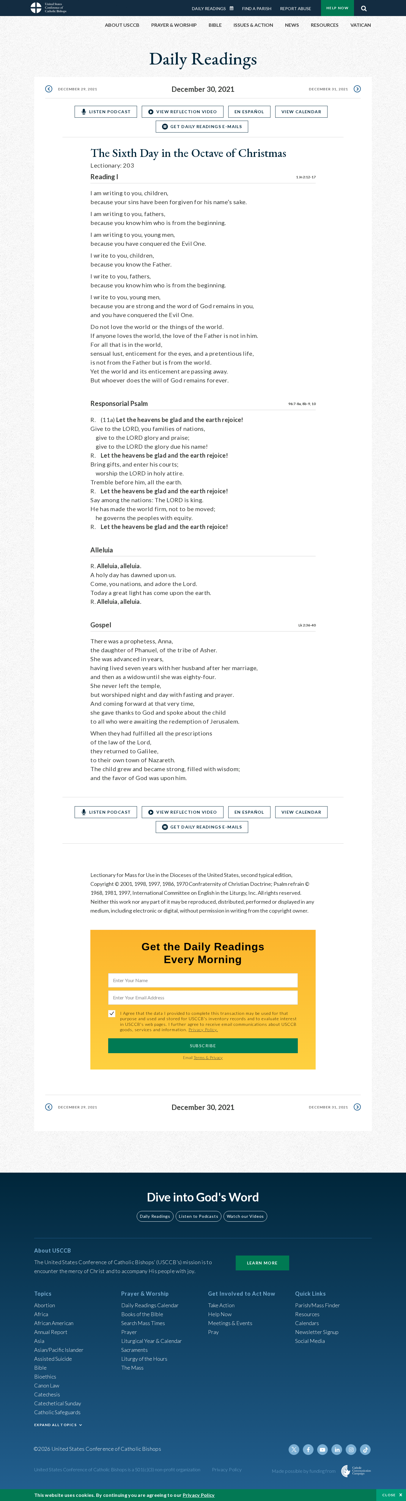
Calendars (307, 1323)
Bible (40, 1367)
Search (363, 6)
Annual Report (50, 1332)
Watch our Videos (245, 1216)
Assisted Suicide (53, 1358)
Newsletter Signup (317, 1332)
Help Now (337, 8)
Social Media (310, 1341)
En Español (249, 111)
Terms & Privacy (208, 1057)
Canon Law (46, 1385)
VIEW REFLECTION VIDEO (186, 111)
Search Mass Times (143, 1323)
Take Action (221, 1305)
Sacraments (134, 1349)
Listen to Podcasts (198, 1216)
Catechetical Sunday (57, 1403)
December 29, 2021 (77, 89)
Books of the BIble (142, 1314)
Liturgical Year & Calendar (151, 1341)
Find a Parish (256, 8)
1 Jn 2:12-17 (306, 177)
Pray (213, 1332)
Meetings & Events (230, 1323)
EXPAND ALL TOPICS (55, 1425)
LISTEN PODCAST (110, 111)
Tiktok (365, 1449)
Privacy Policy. (203, 1029)
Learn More (262, 1262)
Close (389, 1495)
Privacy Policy (227, 1469)
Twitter (294, 1449)
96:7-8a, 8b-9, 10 (302, 403)
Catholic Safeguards (57, 1412)
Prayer (129, 1332)
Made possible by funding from (304, 1471)
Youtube (322, 1449)
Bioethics (45, 1376)
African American (53, 1323)
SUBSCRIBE (203, 1045)
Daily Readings (209, 8)
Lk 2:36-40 (307, 625)
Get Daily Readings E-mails (206, 126)
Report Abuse (295, 8)
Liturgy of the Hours (144, 1358)
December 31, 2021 (328, 89)
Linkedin (336, 1449)
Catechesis (47, 1394)
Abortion (44, 1305)
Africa (41, 1314)
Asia (39, 1341)
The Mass (132, 1367)
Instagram (351, 1449)
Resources (307, 1314)
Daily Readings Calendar (233, 8)
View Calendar (301, 111)
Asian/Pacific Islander (59, 1349)
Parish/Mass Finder (317, 1305)
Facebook (308, 1449)
